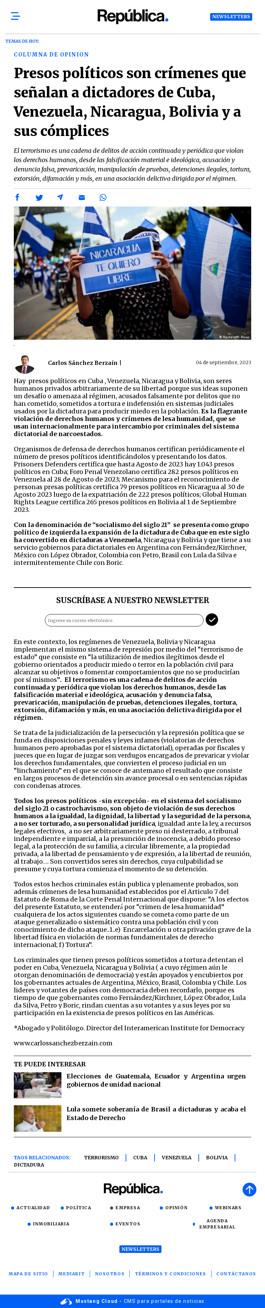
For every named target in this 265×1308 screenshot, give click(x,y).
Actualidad (33, 1207)
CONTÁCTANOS (236, 1273)
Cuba (140, 1157)
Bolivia (217, 1157)
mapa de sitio (28, 1273)
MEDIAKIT (71, 1273)
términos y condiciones (170, 1273)
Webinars (228, 1207)
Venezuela (177, 1157)
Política (78, 1207)
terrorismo (101, 1157)
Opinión (176, 1207)
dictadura (29, 1165)
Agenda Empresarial (217, 1224)
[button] (17, 197)
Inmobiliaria (51, 1223)
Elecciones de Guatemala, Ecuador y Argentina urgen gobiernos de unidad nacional (156, 1080)
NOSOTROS (110, 1273)
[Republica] (132, 16)
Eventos (128, 1223)
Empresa (128, 1207)
